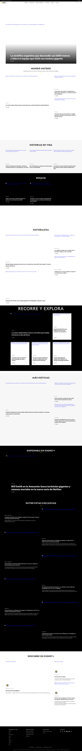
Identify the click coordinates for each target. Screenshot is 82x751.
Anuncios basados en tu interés (47, 747)
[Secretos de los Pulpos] (65, 667)
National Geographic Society (30, 734)
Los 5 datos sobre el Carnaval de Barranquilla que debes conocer (19, 359)
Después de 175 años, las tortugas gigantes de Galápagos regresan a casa (25, 300)
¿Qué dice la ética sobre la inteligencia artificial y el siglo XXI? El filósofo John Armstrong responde (58, 541)
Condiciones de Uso (31, 747)
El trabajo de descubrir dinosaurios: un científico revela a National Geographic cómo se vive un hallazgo (58, 587)
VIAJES (13, 330)
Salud (56, 396)
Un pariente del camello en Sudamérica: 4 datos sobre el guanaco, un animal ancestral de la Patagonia (65, 93)
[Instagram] (64, 732)
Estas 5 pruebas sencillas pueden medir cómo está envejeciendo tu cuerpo (64, 399)
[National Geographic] (1, 2)
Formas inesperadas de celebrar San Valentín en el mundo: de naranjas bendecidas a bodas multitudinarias (61, 359)
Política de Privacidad (39, 747)
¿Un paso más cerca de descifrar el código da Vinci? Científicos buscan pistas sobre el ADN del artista (65, 115)
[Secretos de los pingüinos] (7, 685)
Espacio (7, 196)
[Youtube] (69, 732)
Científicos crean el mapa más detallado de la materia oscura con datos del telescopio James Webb (40, 200)
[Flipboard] (66, 732)
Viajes (9, 739)
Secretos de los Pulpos (60, 676)
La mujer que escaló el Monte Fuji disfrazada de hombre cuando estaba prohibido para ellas (64, 167)
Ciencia (43, 585)
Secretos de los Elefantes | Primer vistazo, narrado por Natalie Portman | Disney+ (65, 698)
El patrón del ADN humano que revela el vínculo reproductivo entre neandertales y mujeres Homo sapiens (65, 421)
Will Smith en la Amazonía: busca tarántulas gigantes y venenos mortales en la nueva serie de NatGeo (40, 488)
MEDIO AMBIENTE (58, 269)
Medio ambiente (11, 734)
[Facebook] (60, 732)
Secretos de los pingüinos (13, 690)
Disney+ (79, 0)
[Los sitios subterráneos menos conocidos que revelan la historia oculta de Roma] (30, 326)
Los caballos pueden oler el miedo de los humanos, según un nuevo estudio (65, 251)
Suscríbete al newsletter (6, 0)
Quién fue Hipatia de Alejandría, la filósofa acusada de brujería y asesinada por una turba (17, 166)
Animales (57, 89)
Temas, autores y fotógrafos (29, 731)
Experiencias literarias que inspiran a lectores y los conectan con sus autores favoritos (60, 331)
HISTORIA (56, 417)
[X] (62, 732)
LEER (13, 61)
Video (9, 744)
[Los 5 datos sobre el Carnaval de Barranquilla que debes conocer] (20, 348)
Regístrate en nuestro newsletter (47, 731)
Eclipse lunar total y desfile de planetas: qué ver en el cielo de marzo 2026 (15, 199)
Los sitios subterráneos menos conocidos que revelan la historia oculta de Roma (27, 105)
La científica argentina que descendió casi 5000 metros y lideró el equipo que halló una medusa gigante (40, 57)
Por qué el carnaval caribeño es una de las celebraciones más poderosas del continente (40, 359)
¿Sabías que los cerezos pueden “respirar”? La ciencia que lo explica (65, 272)
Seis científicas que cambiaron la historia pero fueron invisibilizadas (41, 166)
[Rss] (71, 732)
